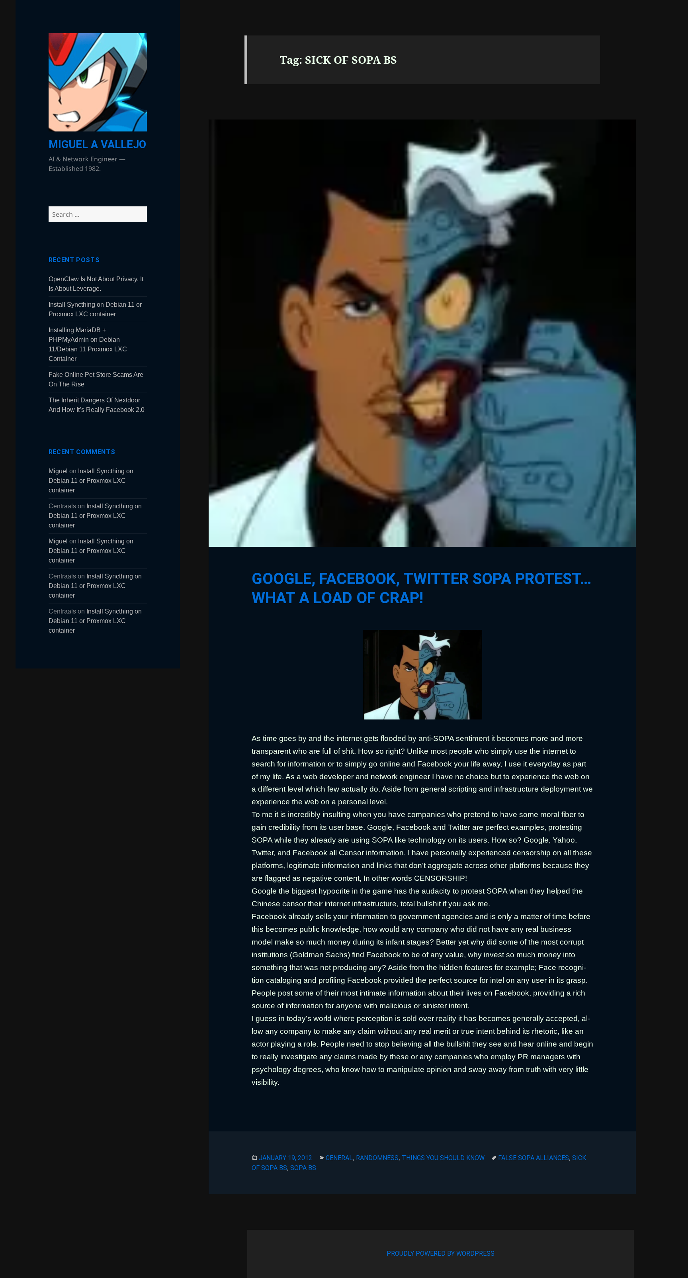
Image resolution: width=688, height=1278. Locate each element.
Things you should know (443, 1158)
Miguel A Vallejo (97, 144)
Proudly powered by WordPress (440, 1253)
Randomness (377, 1158)
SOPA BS (303, 1168)
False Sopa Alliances (533, 1158)
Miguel (58, 471)
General (339, 1158)
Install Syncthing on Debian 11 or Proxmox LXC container (91, 481)
